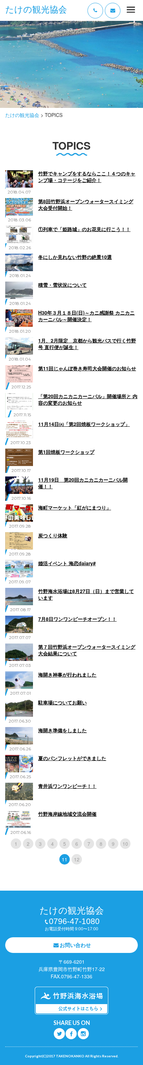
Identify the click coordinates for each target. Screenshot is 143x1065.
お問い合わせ (75, 945)
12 (76, 859)
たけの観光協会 (36, 9)
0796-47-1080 (74, 921)
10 (125, 843)
